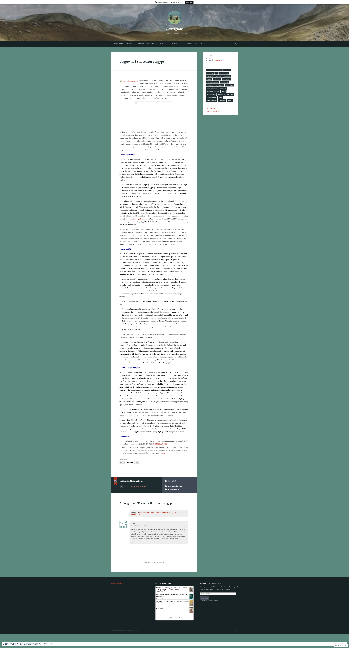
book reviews (217, 79)
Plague (220, 97)
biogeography (210, 76)
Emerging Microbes (194, 43)
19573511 (163, 453)
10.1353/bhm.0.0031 (159, 444)
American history (216, 70)
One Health (230, 94)
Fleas (215, 85)
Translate (220, 61)
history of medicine (212, 88)
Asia (216, 73)
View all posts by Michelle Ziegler (135, 487)
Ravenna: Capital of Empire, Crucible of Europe (172, 601)
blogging (209, 79)
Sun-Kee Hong (160, 598)
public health (222, 100)
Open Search (236, 44)
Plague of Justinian (211, 100)
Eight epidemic (138, 219)
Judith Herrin (159, 602)
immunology (222, 88)
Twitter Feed (210, 108)
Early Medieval (226, 79)
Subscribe (204, 598)
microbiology (221, 94)
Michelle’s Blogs (117, 583)
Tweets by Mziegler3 (212, 111)
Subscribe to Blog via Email (210, 583)
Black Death (227, 76)
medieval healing (211, 94)
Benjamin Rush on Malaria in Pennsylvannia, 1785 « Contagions (154, 513)
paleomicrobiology (211, 97)
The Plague (163, 43)
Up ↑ (236, 630)
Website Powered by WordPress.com (124, 630)
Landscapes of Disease (145, 43)
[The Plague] (191, 612)
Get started (189, 2)
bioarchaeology (224, 73)
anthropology (226, 70)
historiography (229, 85)
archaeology (210, 73)
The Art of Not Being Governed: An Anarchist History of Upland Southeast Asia (171, 589)
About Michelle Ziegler (122, 43)
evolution (209, 85)
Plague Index (177, 43)
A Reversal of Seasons (175, 486)
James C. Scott (160, 591)
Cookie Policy (37, 644)
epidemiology (224, 82)
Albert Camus (160, 609)
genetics (221, 85)
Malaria (223, 91)
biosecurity (219, 76)
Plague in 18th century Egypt (142, 61)
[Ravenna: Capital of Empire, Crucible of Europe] (191, 605)
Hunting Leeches (173, 489)
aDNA (208, 70)
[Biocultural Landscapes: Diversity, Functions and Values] (191, 598)
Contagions (174, 28)
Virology (230, 100)
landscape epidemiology (213, 91)
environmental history (212, 82)
